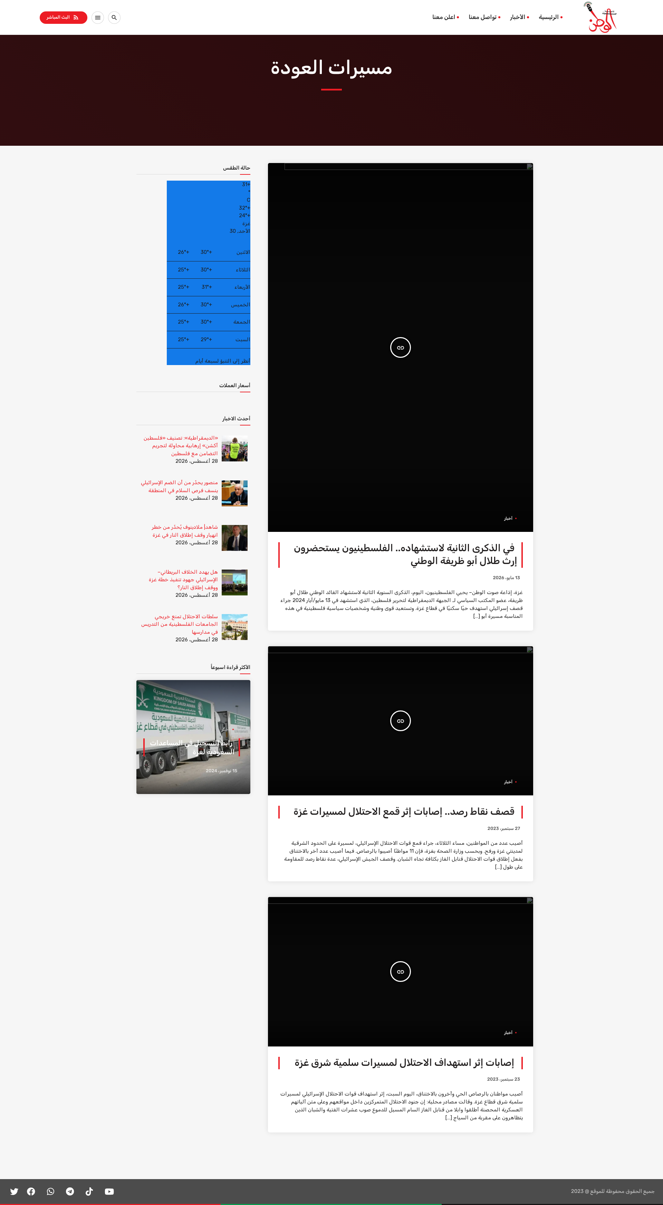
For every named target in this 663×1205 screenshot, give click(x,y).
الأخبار (517, 17)
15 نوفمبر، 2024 (221, 771)
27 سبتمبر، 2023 (504, 828)
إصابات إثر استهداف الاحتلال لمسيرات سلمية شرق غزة (404, 1063)
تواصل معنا (483, 17)
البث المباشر (63, 17)
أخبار (508, 518)
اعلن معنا (443, 17)
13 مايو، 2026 (506, 578)
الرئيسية (549, 17)
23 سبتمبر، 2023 (503, 1079)
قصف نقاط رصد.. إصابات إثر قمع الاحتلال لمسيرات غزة (404, 811)
